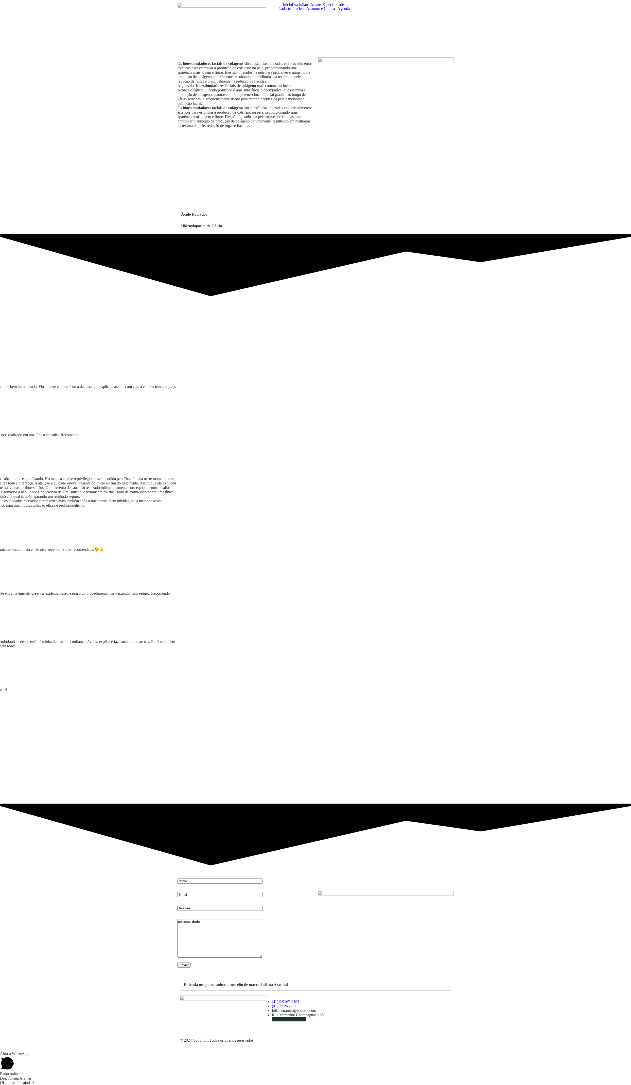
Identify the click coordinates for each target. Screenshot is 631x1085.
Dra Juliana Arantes (307, 5)
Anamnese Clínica (320, 9)
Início (287, 5)
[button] (315, 214)
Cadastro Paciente (292, 9)
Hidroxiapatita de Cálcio (201, 226)
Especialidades (333, 5)
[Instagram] (383, 1012)
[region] (315, 749)
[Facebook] (370, 1012)
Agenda (343, 9)
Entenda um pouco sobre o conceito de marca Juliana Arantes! (236, 984)
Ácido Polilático (194, 214)
